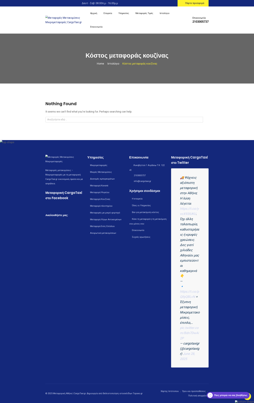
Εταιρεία (108, 13)
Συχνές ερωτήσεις (141, 237)
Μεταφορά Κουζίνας (100, 199)
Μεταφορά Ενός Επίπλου (102, 226)
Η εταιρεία (137, 198)
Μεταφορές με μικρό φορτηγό (105, 212)
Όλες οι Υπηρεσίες (141, 205)
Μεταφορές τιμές (144, 13)
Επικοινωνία (96, 26)
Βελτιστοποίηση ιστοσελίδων (117, 393)
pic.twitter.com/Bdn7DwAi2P (189, 333)
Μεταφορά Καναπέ (99, 185)
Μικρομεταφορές (98, 165)
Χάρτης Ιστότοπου (170, 391)
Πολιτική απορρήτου (198, 395)
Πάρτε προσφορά (194, 3)
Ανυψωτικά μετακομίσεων (103, 233)
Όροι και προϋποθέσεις (194, 391)
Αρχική (93, 13)
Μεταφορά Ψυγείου (99, 192)
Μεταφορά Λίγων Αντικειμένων (105, 219)
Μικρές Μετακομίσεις (101, 172)
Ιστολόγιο (164, 13)
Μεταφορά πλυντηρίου (101, 206)
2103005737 (200, 21)
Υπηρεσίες (123, 13)
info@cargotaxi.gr (142, 181)
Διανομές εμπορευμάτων (102, 178)
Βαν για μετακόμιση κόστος (145, 212)
